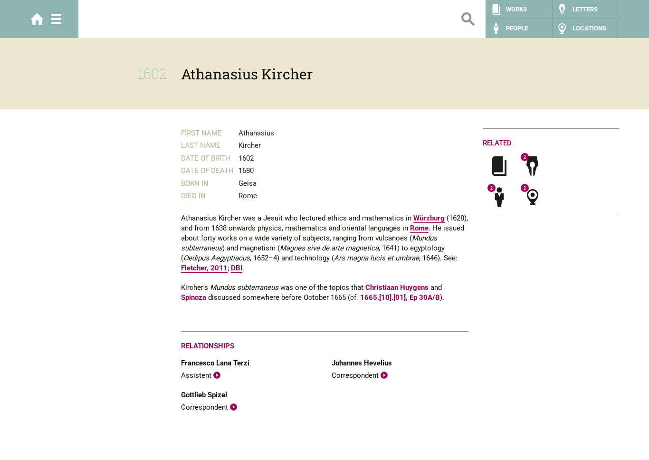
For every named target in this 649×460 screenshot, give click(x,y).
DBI (236, 268)
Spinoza (193, 297)
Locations (589, 28)
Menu (56, 19)
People (517, 28)
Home (37, 19)
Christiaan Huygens (397, 287)
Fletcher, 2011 (204, 268)
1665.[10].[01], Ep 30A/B (400, 297)
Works (516, 9)
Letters (585, 9)
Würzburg (429, 218)
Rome (419, 228)
